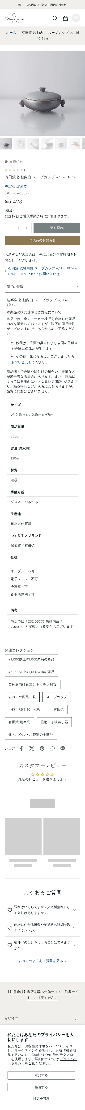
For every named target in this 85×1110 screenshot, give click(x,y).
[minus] (9, 228)
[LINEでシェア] (63, 748)
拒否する (41, 1087)
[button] (57, 228)
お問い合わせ (21, 362)
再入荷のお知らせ (42, 240)
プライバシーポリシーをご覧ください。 (42, 1061)
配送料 (10, 216)
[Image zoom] (42, 93)
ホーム (11, 32)
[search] (55, 18)
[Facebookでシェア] (21, 748)
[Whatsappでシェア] (52, 748)
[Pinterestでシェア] (42, 748)
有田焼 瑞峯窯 (15, 186)
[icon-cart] (65, 18)
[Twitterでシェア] (31, 748)
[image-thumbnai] (6, 143)
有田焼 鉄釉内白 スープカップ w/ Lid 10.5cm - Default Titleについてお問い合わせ (43, 271)
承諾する (41, 1075)
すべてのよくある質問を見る (40, 960)
